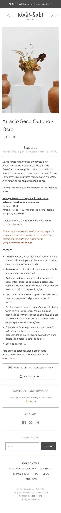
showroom (30, 401)
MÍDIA (36, 473)
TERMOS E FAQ (20, 473)
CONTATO (46, 468)
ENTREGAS (31, 479)
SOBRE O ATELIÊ (30, 463)
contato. (10, 358)
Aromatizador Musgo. (21, 242)
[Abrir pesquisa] (8, 16)
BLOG (46, 473)
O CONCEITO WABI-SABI (23, 468)
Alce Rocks (36, 496)
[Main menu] (3, 16)
